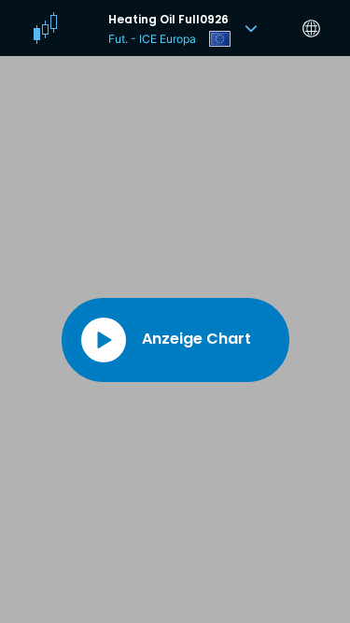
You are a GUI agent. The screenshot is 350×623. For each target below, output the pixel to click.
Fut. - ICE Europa (152, 39)
